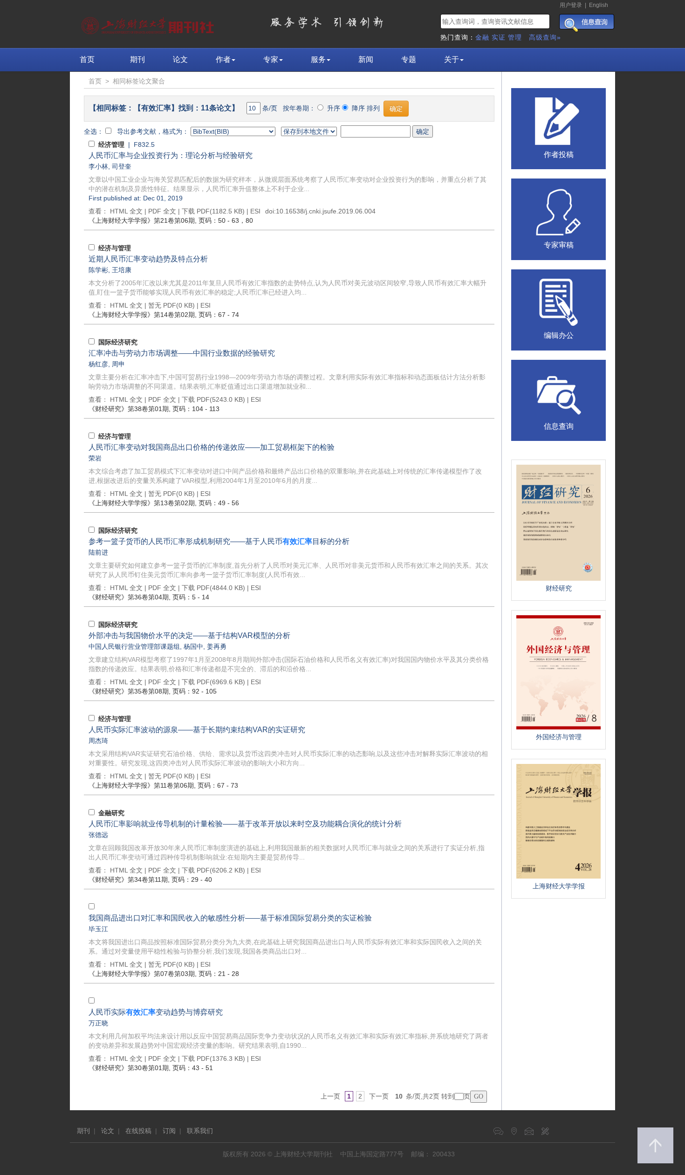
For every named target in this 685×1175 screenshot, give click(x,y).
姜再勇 (216, 646)
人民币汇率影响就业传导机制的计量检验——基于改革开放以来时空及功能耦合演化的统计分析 (245, 824)
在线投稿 (138, 1130)
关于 (451, 59)
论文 (180, 59)
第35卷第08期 (129, 691)
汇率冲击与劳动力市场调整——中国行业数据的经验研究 (182, 353)
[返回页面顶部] (655, 1145)
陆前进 (98, 552)
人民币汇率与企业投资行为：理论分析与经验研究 (171, 155)
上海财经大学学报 (559, 886)
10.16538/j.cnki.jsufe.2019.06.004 (326, 211)
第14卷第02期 (142, 314)
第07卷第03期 (142, 973)
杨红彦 (98, 364)
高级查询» (545, 37)
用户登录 (571, 5)
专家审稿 (559, 245)
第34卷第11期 (128, 879)
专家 (270, 59)
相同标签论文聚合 (139, 81)
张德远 (98, 834)
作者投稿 (559, 154)
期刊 (137, 59)
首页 (87, 59)
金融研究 (111, 813)
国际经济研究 (117, 342)
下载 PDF (196, 211)
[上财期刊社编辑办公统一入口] (558, 301)
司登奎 (121, 166)
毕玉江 (98, 929)
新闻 (365, 59)
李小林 (98, 166)
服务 (318, 59)
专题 (408, 59)
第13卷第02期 (142, 503)
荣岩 (95, 458)
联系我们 (200, 1130)
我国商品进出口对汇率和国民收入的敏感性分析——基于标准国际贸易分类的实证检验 (230, 918)
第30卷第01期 (129, 1068)
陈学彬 (98, 270)
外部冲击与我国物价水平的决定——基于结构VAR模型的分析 (189, 635)
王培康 (121, 270)
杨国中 (193, 646)
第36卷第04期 (129, 597)
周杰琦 (98, 740)
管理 (515, 37)
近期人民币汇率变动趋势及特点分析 (148, 259)
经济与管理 (114, 248)
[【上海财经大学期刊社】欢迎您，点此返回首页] (149, 23)
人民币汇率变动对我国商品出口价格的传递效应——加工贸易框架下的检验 (212, 447)
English (598, 5)
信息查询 (559, 426)
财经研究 (559, 588)
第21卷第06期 (142, 220)
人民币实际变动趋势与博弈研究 (156, 1012)
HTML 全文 (126, 211)
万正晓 (98, 1023)
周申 (118, 364)
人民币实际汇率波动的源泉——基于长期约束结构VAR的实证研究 (197, 730)
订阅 (169, 1130)
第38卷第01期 (129, 408)
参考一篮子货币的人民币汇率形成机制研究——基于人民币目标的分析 (219, 541)
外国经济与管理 (559, 737)
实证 (499, 37)
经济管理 (111, 144)
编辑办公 (559, 335)
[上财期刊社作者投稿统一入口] (558, 120)
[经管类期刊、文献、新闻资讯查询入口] (558, 392)
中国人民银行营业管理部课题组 (134, 646)
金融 (482, 37)
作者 (223, 59)
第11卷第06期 (141, 785)
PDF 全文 (162, 211)
